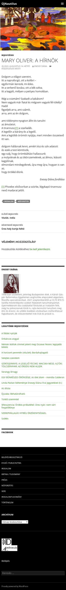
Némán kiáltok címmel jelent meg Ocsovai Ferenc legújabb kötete (32, 345)
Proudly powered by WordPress (15, 586)
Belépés (6, 560)
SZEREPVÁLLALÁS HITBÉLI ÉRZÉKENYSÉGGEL (24, 413)
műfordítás (23, 201)
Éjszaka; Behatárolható (13, 393)
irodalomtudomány (12, 497)
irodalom (9, 201)
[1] (16, 128)
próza (4, 480)
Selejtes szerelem (10, 358)
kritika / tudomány (11, 474)
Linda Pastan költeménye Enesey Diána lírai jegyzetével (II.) (32, 382)
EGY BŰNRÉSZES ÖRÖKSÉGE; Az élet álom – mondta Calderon (33, 377)
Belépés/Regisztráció (12, 457)
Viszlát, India (10, 216)
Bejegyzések (8, 55)
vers (4, 491)
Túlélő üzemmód (10, 399)
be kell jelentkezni (40, 249)
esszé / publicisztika (11, 463)
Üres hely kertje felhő (13, 227)
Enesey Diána (40, 66)
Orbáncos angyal (10, 338)
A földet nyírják (9, 333)
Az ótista (6, 388)
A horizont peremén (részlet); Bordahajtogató (25, 352)
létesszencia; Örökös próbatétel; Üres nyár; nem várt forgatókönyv (29, 406)
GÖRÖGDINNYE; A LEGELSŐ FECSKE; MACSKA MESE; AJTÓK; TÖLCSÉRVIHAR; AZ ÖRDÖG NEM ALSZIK (32, 365)
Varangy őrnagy (9, 371)
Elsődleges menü (62, 3)
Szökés (5, 418)
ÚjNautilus (9, 3)
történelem (7, 502)
